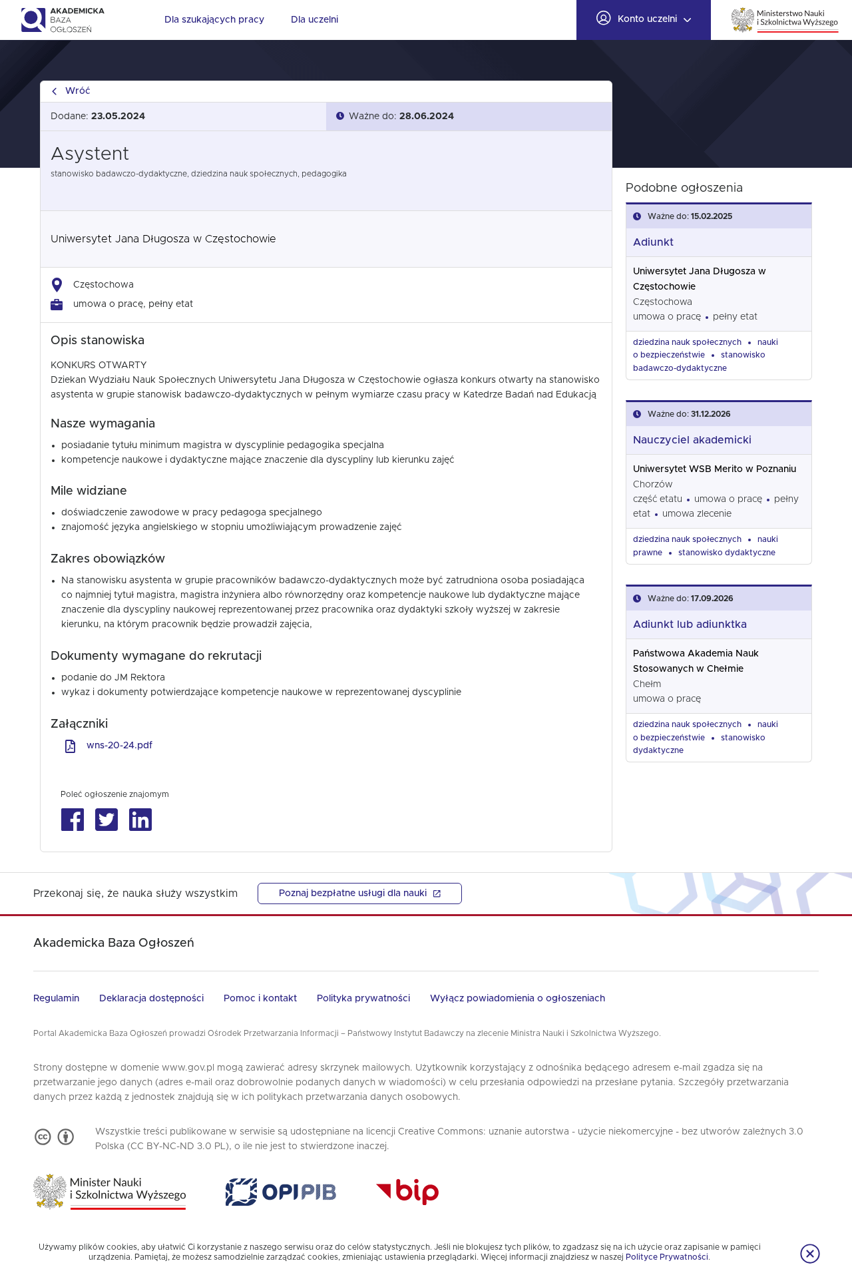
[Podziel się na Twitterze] (106, 820)
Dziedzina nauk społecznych (687, 342)
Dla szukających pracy (214, 20)
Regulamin (56, 998)
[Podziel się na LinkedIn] (140, 820)
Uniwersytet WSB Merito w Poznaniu (714, 469)
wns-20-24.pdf (119, 745)
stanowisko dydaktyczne (726, 553)
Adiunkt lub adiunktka (690, 624)
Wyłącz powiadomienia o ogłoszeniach (517, 998)
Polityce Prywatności (667, 1257)
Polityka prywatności (363, 998)
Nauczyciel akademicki (692, 440)
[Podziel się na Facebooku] (72, 820)
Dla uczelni (314, 20)
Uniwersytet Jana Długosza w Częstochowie (163, 239)
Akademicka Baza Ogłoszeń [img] (62, 20)
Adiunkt (653, 242)
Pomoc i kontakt (260, 998)
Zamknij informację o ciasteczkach (810, 1253)
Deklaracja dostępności (151, 998)
